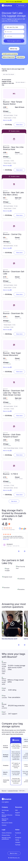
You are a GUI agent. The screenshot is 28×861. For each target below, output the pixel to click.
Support (17, 812)
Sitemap (17, 815)
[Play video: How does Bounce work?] (12, 624)
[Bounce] (7, 5)
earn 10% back (18, 1)
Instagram (18, 837)
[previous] (19, 551)
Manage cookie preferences (6, 838)
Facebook (18, 833)
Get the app (5, 810)
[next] (24, 551)
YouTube (17, 844)
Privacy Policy (6, 835)
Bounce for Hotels (7, 822)
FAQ (16, 810)
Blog (3, 812)
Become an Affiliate (5, 819)
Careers (4, 825)
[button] (14, 41)
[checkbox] (8, 74)
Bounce (4, 790)
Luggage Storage (13, 790)
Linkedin (17, 842)
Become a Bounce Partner (7, 815)
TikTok (17, 840)
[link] (21, 5)
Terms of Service (7, 833)
